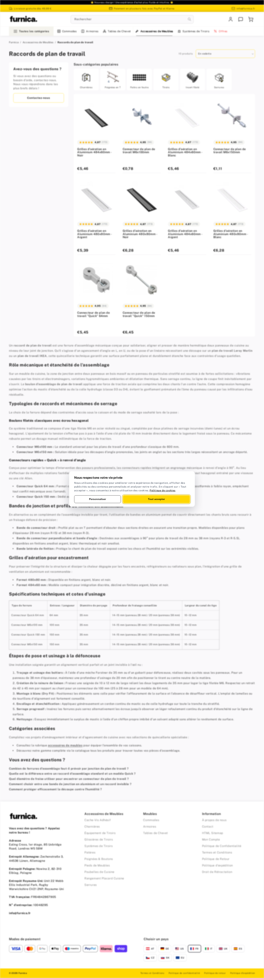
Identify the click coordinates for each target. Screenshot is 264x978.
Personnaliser (97, 499)
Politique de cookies (162, 490)
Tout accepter (156, 499)
